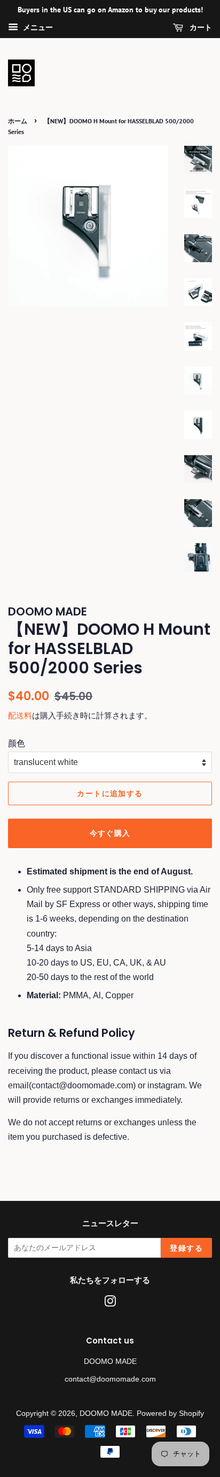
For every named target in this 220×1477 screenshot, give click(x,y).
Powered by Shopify (170, 1413)
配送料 (20, 715)
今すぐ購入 (110, 833)
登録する (186, 1248)
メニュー (37, 27)
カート (199, 27)
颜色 (16, 743)
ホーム (17, 121)
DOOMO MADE (106, 1413)
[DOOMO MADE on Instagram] (110, 1304)
